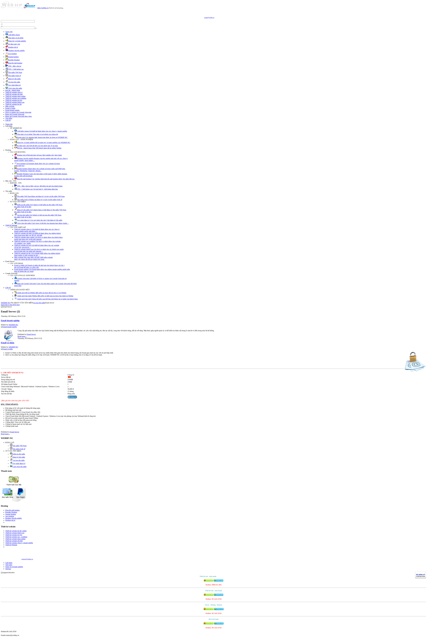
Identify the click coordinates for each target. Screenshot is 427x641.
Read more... (22, 336)
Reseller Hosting (11, 512)
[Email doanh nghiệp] (9, 327)
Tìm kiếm (8, 118)
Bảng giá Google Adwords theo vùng (18, 116)
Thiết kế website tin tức (13, 104)
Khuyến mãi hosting (12, 510)
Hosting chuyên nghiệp (13, 518)
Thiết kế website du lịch (13, 100)
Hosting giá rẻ (10, 520)
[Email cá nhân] (7, 349)
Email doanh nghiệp (12, 110)
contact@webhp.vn (209, 17)
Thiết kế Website (11, 225)
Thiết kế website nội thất (14, 94)
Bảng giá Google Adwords (14, 114)
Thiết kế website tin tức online (16, 531)
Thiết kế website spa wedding (15, 98)
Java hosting (9, 516)
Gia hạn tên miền (39, 303)
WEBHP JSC (5, 303)
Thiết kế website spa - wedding (16, 537)
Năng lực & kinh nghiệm (14, 567)
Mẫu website (9, 106)
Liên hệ (8, 120)
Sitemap (8, 569)
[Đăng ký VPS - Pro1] (72, 398)
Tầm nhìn (8, 565)
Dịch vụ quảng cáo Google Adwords (18, 112)
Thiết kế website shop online (15, 96)
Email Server (31, 334)
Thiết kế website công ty (14, 92)
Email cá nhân (10, 108)
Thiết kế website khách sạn (14, 102)
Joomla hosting (10, 514)
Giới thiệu (8, 563)
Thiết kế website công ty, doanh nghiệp (19, 543)
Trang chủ (8, 32)
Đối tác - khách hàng (12, 90)
